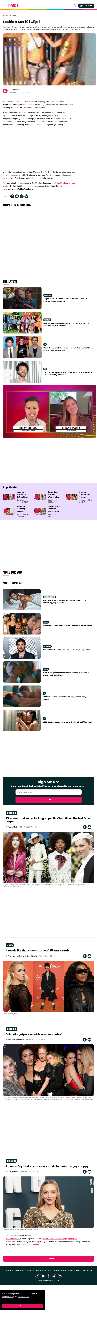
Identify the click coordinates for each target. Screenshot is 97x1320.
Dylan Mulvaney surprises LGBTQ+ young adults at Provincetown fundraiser (66, 324)
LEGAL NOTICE (86, 1270)
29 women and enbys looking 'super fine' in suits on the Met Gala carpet (48, 820)
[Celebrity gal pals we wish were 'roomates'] (48, 1069)
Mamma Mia (48, 1238)
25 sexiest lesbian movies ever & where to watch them (67, 625)
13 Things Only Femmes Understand (54, 508)
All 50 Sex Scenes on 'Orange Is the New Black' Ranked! (67, 722)
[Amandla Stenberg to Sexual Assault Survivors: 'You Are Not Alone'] (9, 511)
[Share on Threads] (22, 196)
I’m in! (48, 799)
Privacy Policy (8, 1297)
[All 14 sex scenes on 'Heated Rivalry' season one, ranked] (22, 696)
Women (13, 16)
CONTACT (9, 1270)
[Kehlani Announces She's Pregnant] (71, 497)
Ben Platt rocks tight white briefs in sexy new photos (66, 650)
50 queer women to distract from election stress (23, 497)
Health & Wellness (49, 597)
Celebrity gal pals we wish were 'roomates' (34, 1034)
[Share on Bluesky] (26, 196)
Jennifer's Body (60, 1238)
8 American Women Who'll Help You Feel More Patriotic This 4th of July (54, 498)
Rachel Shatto (13, 827)
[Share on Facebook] (12, 196)
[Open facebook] (37, 1276)
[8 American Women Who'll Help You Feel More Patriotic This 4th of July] (40, 497)
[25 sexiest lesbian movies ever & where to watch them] (22, 623)
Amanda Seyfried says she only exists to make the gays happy (47, 1166)
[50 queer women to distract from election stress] (9, 497)
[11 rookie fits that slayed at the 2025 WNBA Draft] (48, 986)
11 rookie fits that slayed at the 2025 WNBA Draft (37, 950)
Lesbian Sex (28, 101)
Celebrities (47, 295)
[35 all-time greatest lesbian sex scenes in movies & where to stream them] (22, 672)
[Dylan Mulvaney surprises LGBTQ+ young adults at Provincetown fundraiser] (22, 322)
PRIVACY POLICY (59, 1270)
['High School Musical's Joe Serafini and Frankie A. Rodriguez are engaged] (22, 298)
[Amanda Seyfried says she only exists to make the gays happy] (48, 1202)
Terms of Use (23, 1297)
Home (5, 16)
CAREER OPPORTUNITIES (24, 1270)
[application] (49, 411)
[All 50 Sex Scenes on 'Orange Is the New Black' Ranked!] (22, 720)
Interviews (11, 1160)
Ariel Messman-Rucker (16, 956)
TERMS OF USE (73, 1270)
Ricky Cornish (13, 1172)
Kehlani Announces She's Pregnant (84, 496)
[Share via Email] (17, 196)
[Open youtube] (60, 1276)
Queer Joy (47, 320)
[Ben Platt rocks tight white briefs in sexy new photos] (22, 647)
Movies (46, 622)
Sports (10, 945)
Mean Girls (72, 1238)
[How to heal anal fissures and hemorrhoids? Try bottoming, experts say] (22, 599)
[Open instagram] (54, 1276)
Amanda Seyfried (13, 1238)
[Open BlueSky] (43, 1276)
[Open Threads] (48, 1276)
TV (45, 344)
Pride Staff (16, 89)
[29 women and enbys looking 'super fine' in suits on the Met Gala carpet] (48, 857)
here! (9, 101)
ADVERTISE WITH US (43, 1270)
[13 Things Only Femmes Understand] (40, 511)
